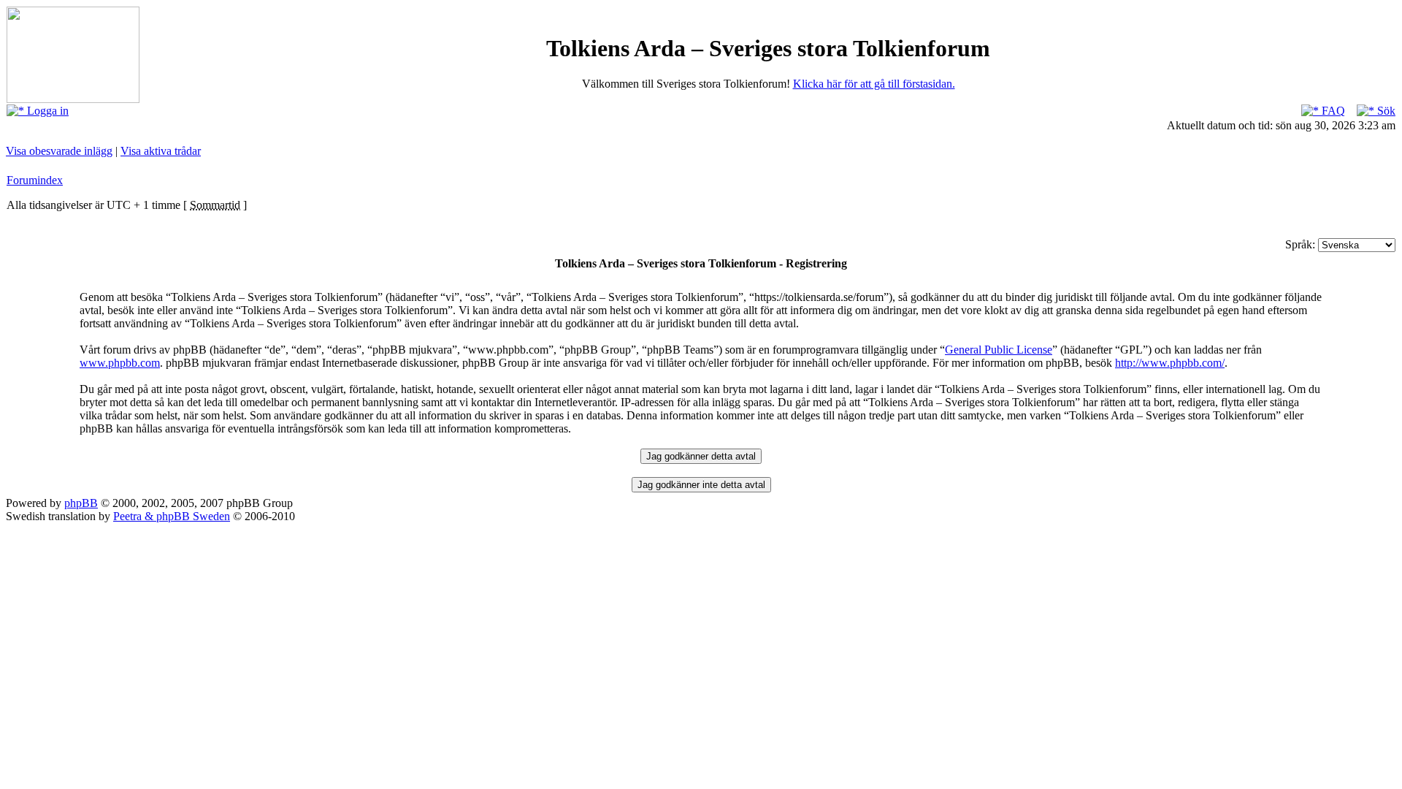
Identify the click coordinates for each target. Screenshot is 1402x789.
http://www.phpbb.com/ (1170, 363)
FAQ (1332, 110)
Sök (1384, 110)
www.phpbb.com (120, 363)
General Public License (998, 349)
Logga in (46, 110)
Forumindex (35, 180)
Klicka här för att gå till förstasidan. (874, 83)
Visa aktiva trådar (160, 151)
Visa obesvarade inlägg (59, 151)
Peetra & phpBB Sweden (171, 516)
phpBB (81, 503)
